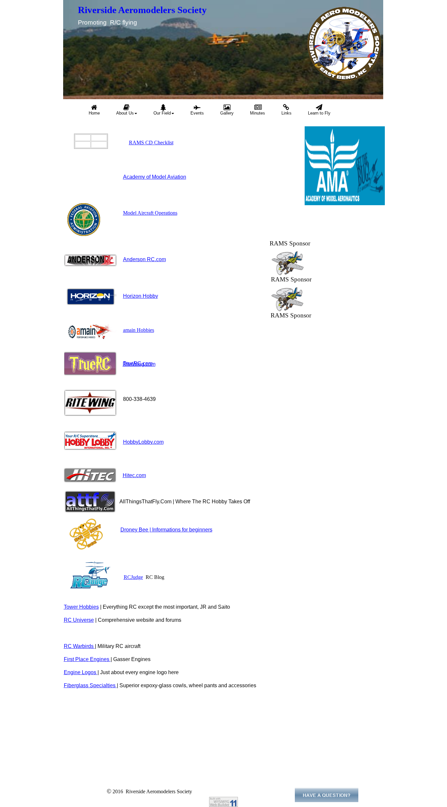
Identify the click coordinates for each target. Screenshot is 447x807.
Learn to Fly (319, 113)
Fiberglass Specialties (90, 685)
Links (286, 113)
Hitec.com (134, 475)
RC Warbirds (79, 646)
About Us (125, 113)
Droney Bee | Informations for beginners (166, 529)
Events (197, 113)
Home (94, 113)
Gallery (227, 113)
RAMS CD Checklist (151, 142)
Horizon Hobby (140, 296)
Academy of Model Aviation (154, 177)
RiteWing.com (139, 364)
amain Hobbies (138, 330)
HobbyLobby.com (143, 442)
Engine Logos (81, 672)
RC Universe (79, 620)
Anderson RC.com (144, 259)
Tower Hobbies (81, 607)
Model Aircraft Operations (150, 213)
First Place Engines (87, 659)
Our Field (162, 113)
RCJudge (133, 577)
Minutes (257, 113)
